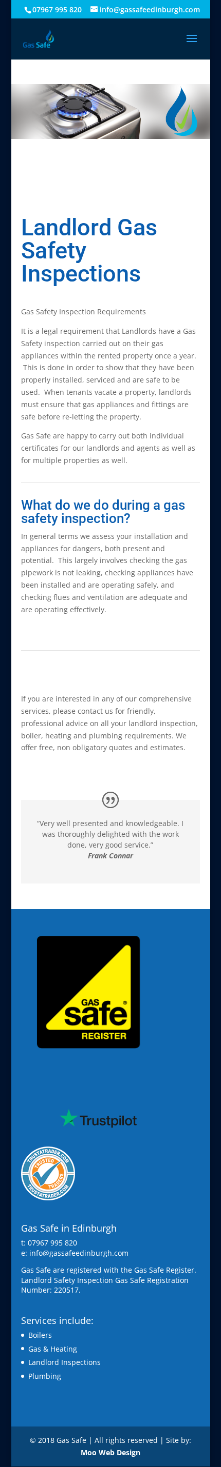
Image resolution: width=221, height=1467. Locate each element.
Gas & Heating (52, 1349)
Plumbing (44, 1376)
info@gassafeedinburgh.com (78, 1253)
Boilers (40, 1335)
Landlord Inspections (64, 1362)
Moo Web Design (110, 1452)
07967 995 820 (57, 9)
